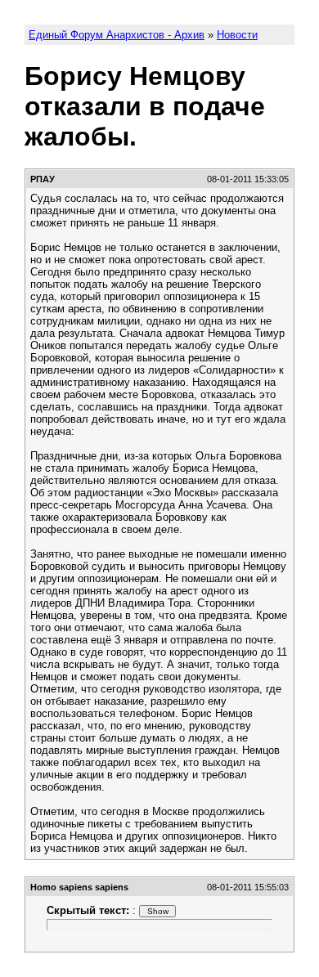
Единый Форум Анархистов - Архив (116, 35)
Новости (237, 35)
